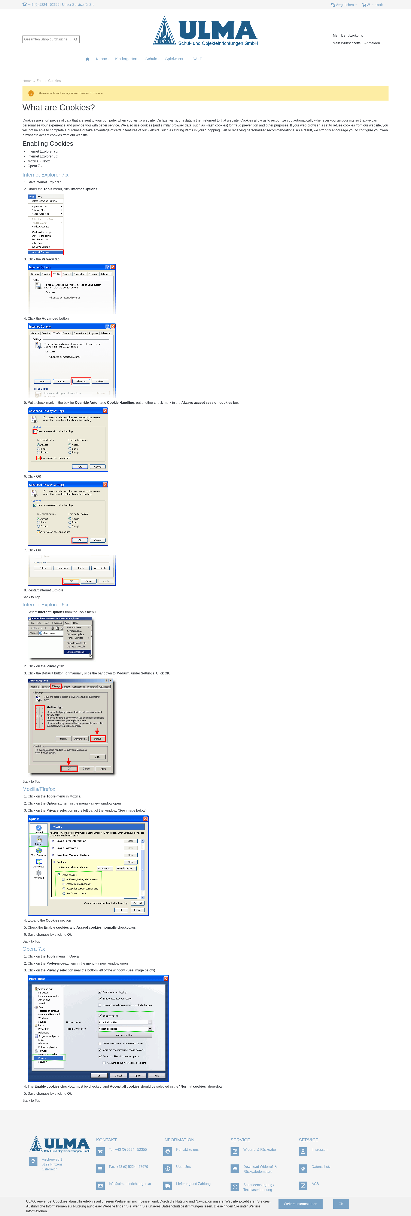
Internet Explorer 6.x (43, 156)
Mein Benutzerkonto (348, 35)
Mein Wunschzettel (347, 43)
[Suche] (75, 39)
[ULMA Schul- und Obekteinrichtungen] (205, 31)
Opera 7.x (35, 166)
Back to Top (31, 597)
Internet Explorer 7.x (43, 151)
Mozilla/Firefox (39, 161)
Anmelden (372, 43)
